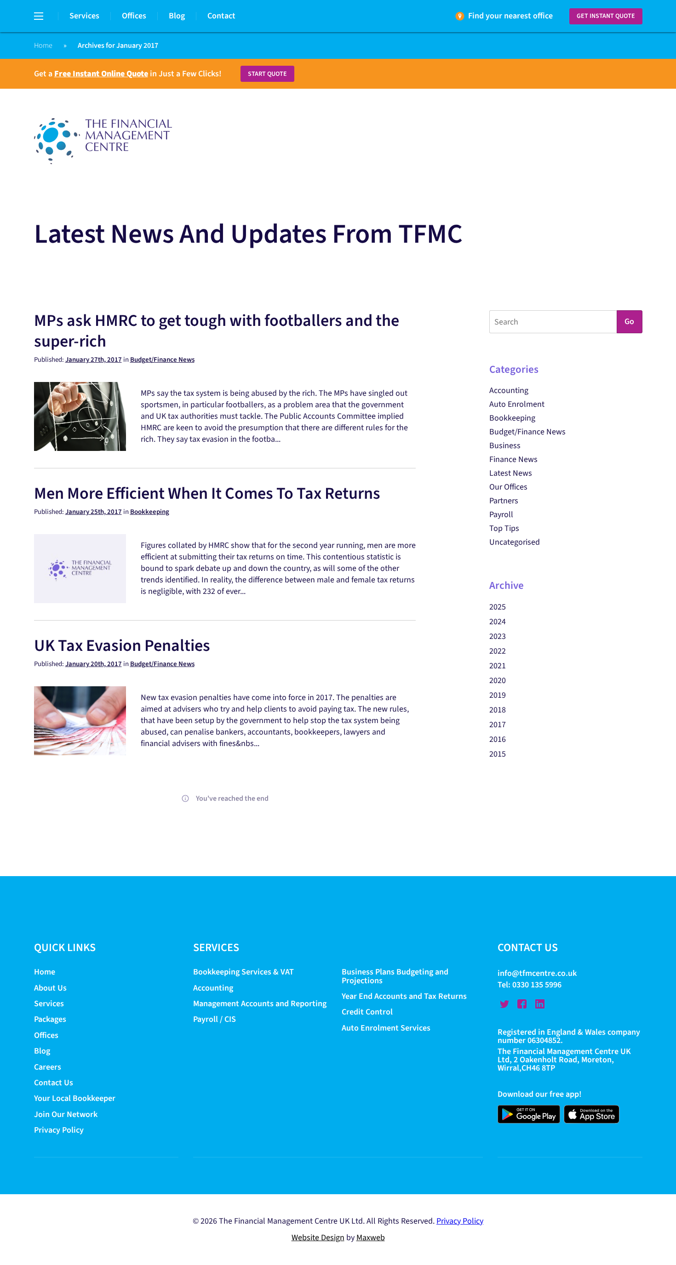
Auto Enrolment (516, 404)
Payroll (501, 514)
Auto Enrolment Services (386, 1028)
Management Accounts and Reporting (260, 1003)
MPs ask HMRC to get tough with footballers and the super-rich (216, 331)
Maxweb (370, 1237)
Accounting (508, 390)
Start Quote (267, 74)
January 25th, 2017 (93, 512)
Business (505, 445)
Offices (134, 16)
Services (84, 16)
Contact (221, 16)
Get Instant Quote (606, 16)
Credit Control (367, 1012)
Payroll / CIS (214, 1020)
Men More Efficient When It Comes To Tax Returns (207, 493)
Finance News (513, 459)
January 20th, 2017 (93, 664)
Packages (50, 1020)
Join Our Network (65, 1114)
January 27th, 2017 (93, 360)
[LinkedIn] (539, 1004)
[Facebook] (522, 1004)
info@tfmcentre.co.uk (537, 974)
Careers (47, 1067)
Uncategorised (514, 542)
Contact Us (53, 1082)
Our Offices (508, 487)
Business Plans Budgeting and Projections (395, 976)
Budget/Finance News (162, 360)
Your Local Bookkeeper (74, 1099)
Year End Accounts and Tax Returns (404, 996)
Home (43, 45)
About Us (50, 988)
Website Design (318, 1237)
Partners (503, 501)
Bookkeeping (149, 512)
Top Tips (504, 528)
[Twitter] (504, 1004)
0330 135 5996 (536, 985)
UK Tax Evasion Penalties (122, 645)
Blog (177, 16)
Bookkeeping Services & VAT (244, 972)
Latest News (510, 473)
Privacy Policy (59, 1130)
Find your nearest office (510, 16)
